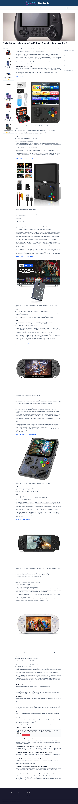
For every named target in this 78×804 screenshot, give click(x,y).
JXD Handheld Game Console (23, 519)
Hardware (29, 7)
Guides (47, 7)
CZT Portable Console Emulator (23, 603)
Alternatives (57, 7)
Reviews (43, 7)
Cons (64, 55)
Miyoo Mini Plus (19, 76)
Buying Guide (66, 69)
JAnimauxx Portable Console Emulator (25, 256)
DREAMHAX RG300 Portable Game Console (26, 434)
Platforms (24, 7)
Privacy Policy (74, 801)
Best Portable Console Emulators (69, 50)
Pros (64, 51)
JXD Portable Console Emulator (23, 344)
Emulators (19, 7)
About (38, 7)
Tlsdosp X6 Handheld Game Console (24, 159)
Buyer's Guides (30, 794)
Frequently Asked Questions (68, 70)
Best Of (34, 7)
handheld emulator (28, 775)
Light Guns (13, 7)
